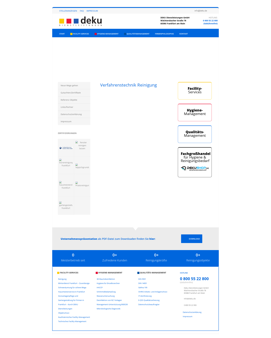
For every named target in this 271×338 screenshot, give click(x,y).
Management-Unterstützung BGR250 (112, 304)
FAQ (82, 10)
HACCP (100, 287)
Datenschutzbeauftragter (148, 304)
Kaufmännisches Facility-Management (74, 317)
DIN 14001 (142, 283)
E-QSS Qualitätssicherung (148, 300)
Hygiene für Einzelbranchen (108, 283)
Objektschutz (63, 313)
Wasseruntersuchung (106, 296)
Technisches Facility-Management (72, 321)
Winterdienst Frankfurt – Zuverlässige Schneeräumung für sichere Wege (73, 285)
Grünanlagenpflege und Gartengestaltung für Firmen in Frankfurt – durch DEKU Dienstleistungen (71, 302)
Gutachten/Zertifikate (71, 92)
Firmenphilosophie (164, 33)
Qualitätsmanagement (137, 33)
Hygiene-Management (107, 33)
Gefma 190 (142, 287)
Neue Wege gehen (69, 85)
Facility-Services (80, 33)
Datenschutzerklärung (71, 114)
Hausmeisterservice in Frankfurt (71, 291)
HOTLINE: (213, 17)
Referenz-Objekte (69, 100)
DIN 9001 (142, 279)
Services (195, 90)
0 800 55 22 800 (210, 20)
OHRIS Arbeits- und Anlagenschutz (152, 291)
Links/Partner (67, 107)
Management (195, 112)
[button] (56, 54)
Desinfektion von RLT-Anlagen (109, 300)
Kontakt (183, 33)
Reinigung (62, 279)
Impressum (92, 10)
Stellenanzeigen (68, 10)
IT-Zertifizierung (145, 296)
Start (62, 33)
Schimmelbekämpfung (106, 291)
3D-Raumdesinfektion (106, 279)
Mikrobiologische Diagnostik (108, 308)
